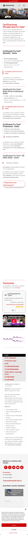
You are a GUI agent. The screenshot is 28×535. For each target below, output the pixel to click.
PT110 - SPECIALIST (10, 358)
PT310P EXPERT (9, 380)
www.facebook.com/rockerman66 (14, 304)
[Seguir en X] (9, 467)
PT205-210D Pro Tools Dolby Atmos (13, 373)
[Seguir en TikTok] (21, 467)
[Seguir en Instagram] (13, 467)
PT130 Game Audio (10, 361)
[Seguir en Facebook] (5, 467)
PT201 (6, 363)
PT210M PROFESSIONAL (12, 366)
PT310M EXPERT (9, 377)
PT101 (6, 355)
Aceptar (14, 525)
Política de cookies (13, 533)
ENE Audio (17, 287)
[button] (25, 509)
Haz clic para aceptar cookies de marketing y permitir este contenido (14, 492)
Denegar (14, 529)
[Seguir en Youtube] (17, 467)
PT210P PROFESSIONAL (12, 369)
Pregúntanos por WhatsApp (10, 183)
